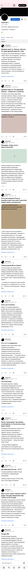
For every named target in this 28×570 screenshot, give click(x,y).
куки (11, 563)
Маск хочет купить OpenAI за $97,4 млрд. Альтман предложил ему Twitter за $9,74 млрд (13, 495)
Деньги (6, 302)
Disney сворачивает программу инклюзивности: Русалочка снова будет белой (13, 424)
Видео (6, 142)
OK (24, 563)
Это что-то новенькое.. (9, 343)
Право (6, 195)
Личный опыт (8, 46)
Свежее (3, 41)
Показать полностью (7, 76)
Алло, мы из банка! (8, 305)
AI (5, 262)
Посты (3, 37)
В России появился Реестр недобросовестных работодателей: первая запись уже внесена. (14, 200)
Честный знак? (6, 381)
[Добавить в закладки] (5, 81)
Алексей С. (8, 45)
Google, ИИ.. (5, 534)
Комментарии (9, 37)
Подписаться (15, 19)
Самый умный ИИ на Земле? (11, 265)
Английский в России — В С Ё (11, 469)
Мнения (7, 378)
